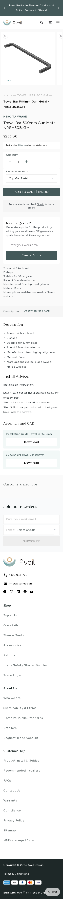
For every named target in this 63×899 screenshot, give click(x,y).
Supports (10, 615)
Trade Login (12, 675)
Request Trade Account (21, 738)
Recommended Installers (21, 770)
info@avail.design (20, 583)
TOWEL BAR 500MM (32, 95)
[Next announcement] (59, 8)
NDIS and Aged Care (18, 840)
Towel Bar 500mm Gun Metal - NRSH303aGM (26, 104)
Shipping (22, 145)
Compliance (12, 810)
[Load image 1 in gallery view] (8, 80)
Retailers (9, 728)
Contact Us (11, 790)
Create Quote (31, 255)
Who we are (12, 698)
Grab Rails (10, 625)
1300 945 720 (18, 574)
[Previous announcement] (4, 8)
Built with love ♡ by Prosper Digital (26, 892)
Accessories (12, 645)
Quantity (12, 154)
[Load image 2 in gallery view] (10, 80)
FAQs (7, 780)
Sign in (40, 204)
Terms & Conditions (16, 873)
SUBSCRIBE (31, 541)
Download (31, 442)
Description (11, 311)
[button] (42, 22)
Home (7, 95)
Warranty (10, 800)
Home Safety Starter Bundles (25, 665)
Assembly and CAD (37, 310)
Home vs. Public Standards (23, 718)
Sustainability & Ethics (19, 708)
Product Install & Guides (21, 760)
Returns (9, 655)
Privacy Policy (13, 820)
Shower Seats (13, 635)
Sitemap (9, 830)
